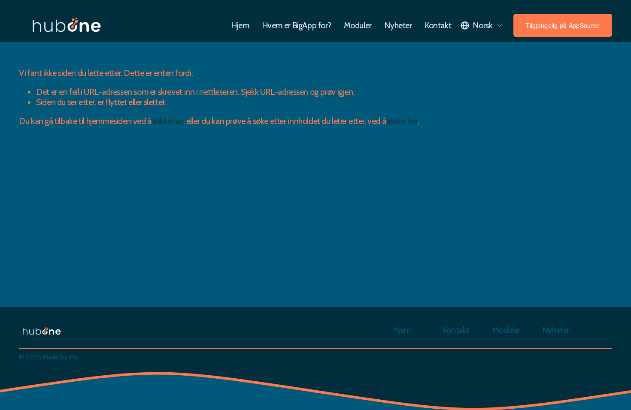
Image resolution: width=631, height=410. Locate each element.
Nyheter (398, 25)
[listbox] (482, 25)
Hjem (240, 25)
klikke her (168, 121)
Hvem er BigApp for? (296, 25)
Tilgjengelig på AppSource (562, 25)
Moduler (358, 25)
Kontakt (438, 25)
